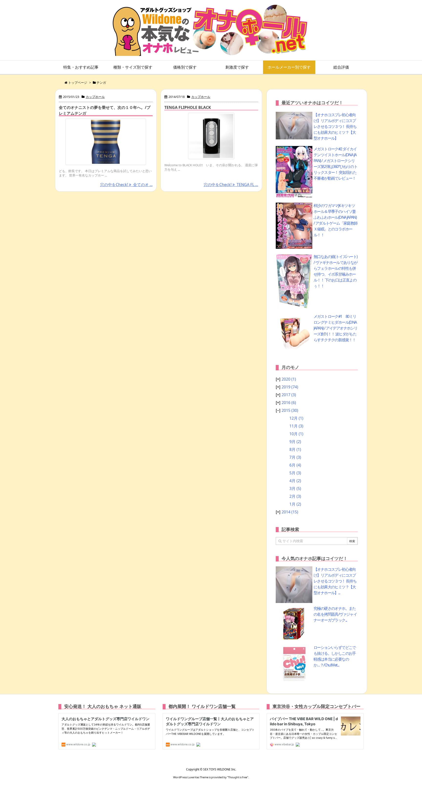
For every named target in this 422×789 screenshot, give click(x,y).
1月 (295, 504)
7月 (295, 457)
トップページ (77, 82)
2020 (289, 379)
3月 (295, 488)
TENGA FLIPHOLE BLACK (187, 107)
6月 (295, 465)
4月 (295, 480)
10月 (296, 433)
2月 (295, 496)
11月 (296, 426)
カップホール (95, 96)
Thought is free (237, 777)
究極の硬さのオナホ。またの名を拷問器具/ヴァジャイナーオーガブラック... (335, 614)
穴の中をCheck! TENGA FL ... (231, 184)
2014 (290, 512)
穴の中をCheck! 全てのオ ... (126, 184)
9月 (295, 441)
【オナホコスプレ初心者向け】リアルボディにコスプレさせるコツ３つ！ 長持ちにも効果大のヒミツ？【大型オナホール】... (335, 581)
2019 (290, 387)
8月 (295, 449)
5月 (295, 473)
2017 (289, 394)
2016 (289, 402)
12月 (296, 418)
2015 (290, 410)
